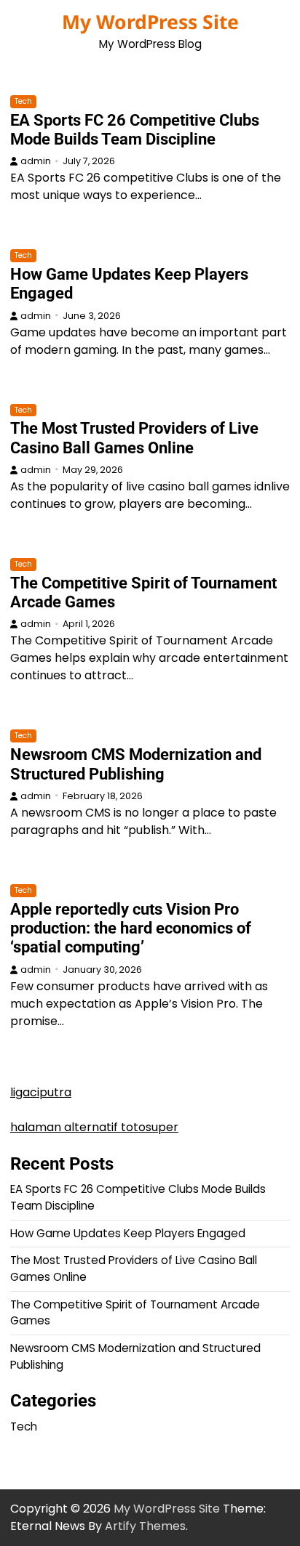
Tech (23, 101)
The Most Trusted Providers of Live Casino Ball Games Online (134, 437)
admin (35, 161)
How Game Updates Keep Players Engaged (127, 1233)
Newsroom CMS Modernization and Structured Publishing (135, 763)
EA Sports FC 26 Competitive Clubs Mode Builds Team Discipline (134, 129)
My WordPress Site (150, 22)
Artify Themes (145, 1526)
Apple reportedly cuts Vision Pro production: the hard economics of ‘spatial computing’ (130, 928)
